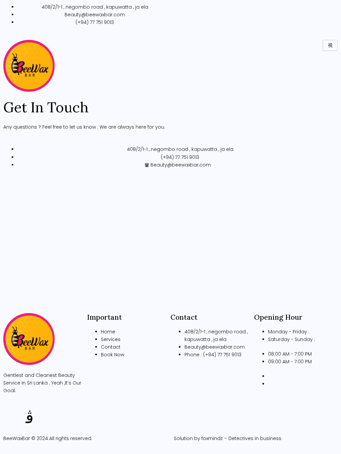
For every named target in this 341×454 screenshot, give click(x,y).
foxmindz (212, 438)
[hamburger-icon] (330, 45)
